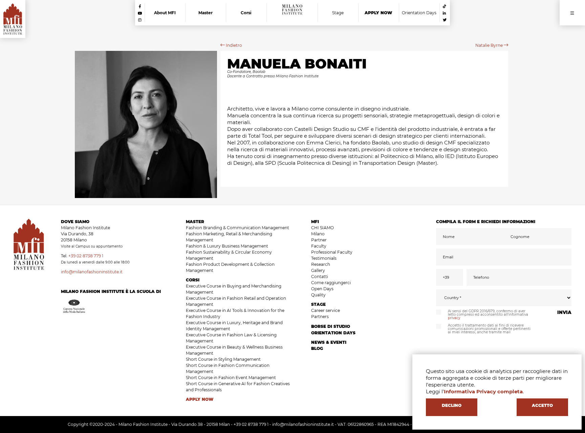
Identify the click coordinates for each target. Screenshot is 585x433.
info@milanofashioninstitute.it (92, 271)
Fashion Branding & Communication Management (237, 227)
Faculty (318, 246)
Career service (325, 310)
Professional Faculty (331, 252)
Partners (320, 316)
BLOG (317, 348)
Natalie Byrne (489, 45)
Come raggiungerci (331, 282)
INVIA (564, 312)
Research (320, 264)
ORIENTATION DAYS (333, 332)
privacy (454, 318)
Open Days (322, 288)
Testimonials (324, 258)
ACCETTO (542, 405)
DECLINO (451, 405)
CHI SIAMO (322, 227)
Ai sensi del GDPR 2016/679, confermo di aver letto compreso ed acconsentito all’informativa (488, 315)
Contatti (319, 276)
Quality (318, 294)
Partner (319, 239)
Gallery (318, 270)
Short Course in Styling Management (223, 359)
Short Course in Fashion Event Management (231, 377)
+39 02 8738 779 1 (85, 255)
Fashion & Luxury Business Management (227, 246)
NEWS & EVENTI (328, 342)
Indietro (233, 45)
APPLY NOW (199, 399)
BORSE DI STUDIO (330, 326)
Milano (318, 233)
